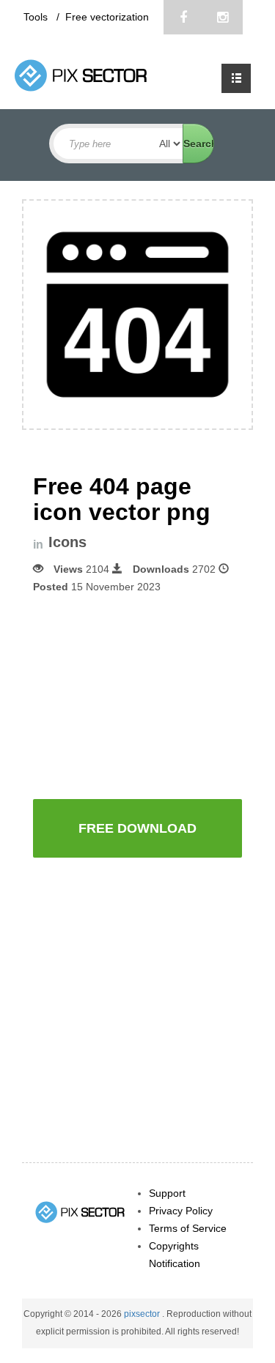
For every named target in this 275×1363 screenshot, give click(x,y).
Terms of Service (188, 1228)
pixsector (143, 1314)
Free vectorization (107, 17)
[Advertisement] (154, 695)
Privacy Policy (181, 1211)
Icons (67, 542)
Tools (37, 17)
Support (167, 1193)
